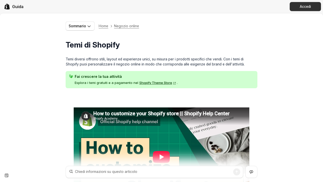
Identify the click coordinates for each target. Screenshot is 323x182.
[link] (13, 7)
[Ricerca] (236, 171)
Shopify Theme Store (155, 83)
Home (103, 26)
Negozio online (126, 26)
